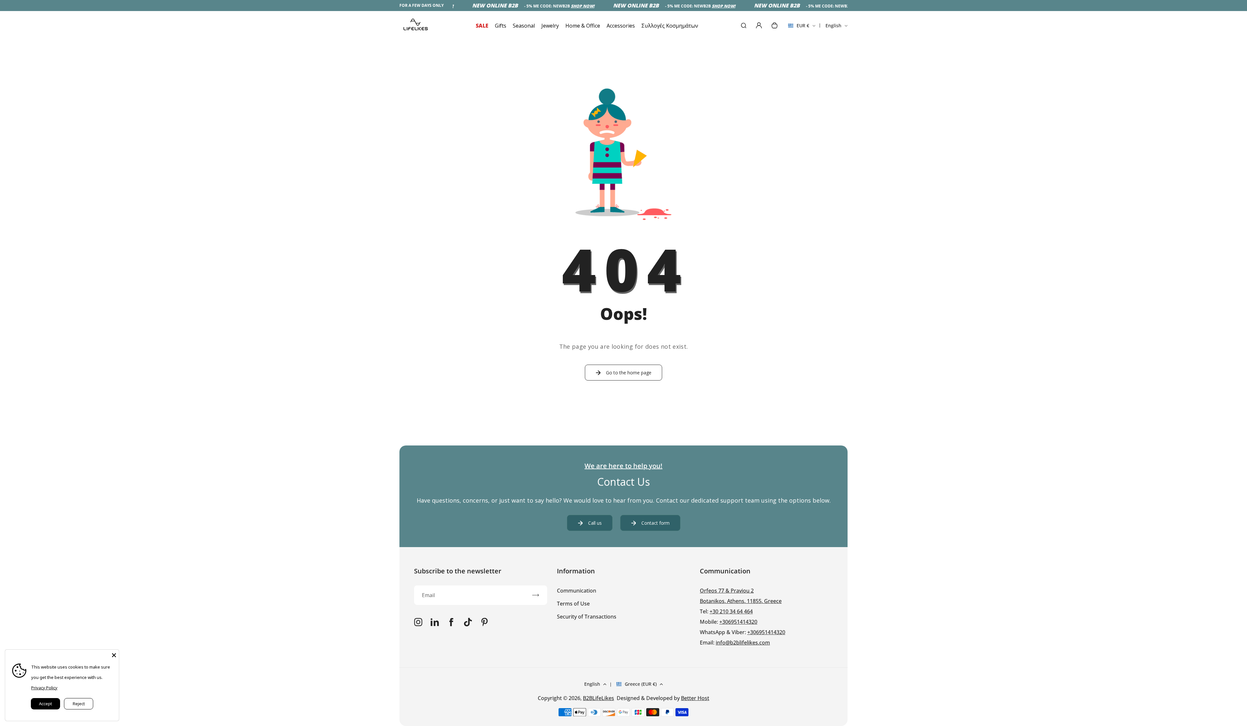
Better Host (695, 698)
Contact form (655, 523)
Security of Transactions (586, 616)
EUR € (798, 27)
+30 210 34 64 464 (731, 611)
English (833, 25)
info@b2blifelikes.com (743, 642)
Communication (576, 590)
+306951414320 (738, 621)
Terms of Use (573, 603)
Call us (595, 523)
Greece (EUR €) (641, 684)
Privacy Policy (44, 688)
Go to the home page (628, 372)
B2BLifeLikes (598, 698)
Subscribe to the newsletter (457, 571)
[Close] (114, 654)
